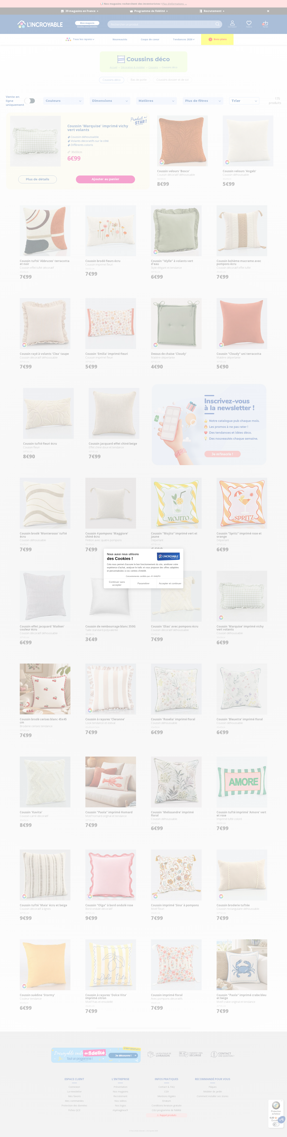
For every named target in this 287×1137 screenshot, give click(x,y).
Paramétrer (143, 583)
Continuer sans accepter (117, 583)
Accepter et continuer (170, 583)
